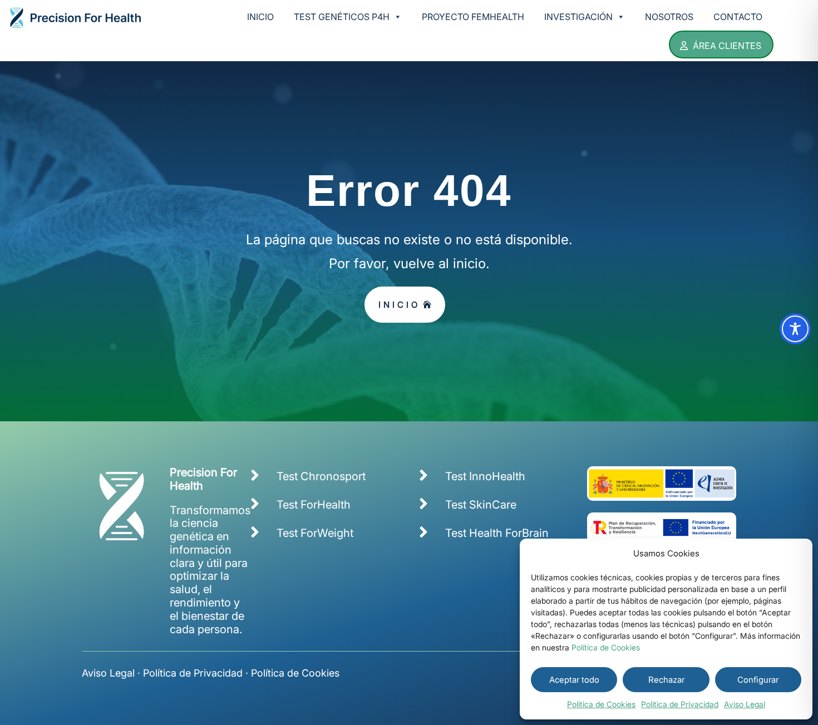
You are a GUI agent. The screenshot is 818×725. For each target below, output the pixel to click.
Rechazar (666, 679)
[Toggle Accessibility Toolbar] (795, 328)
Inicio (260, 16)
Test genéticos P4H (342, 16)
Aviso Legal (744, 704)
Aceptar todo (574, 679)
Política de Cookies (605, 647)
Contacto (737, 16)
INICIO (399, 304)
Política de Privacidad (679, 704)
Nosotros (669, 16)
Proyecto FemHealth (473, 16)
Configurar (757, 679)
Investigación (578, 16)
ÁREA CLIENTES (727, 45)
